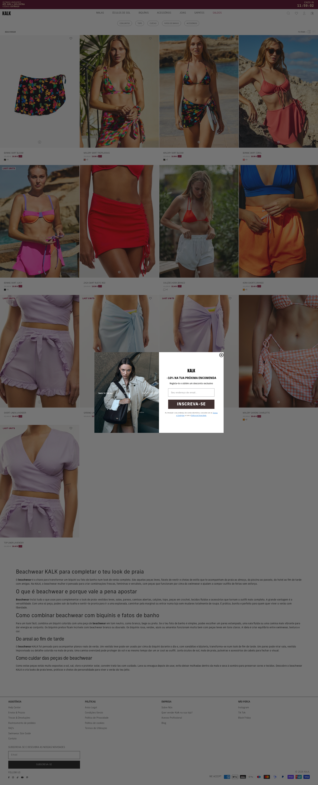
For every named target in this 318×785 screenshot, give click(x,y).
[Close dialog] (221, 355)
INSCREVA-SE (191, 404)
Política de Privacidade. (199, 415)
